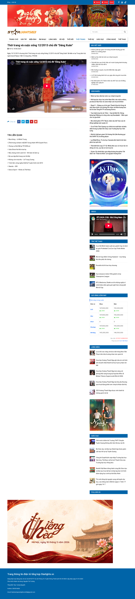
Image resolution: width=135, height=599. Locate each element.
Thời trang (80, 39)
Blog (8, 2)
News (111, 2)
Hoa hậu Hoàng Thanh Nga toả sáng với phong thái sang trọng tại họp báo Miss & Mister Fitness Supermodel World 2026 (110, 373)
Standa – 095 (13, 166)
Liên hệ (13, 2)
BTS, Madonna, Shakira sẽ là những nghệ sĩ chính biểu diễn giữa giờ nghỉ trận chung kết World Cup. (111, 285)
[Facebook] (119, 2)
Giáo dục (100, 39)
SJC (91, 309)
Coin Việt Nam (123, 341)
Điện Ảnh (32, 39)
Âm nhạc (42, 39)
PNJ (91, 316)
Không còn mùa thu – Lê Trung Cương (21, 159)
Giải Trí (24, 39)
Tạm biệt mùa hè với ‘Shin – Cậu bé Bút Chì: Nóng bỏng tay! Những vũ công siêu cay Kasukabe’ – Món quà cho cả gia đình (109, 115)
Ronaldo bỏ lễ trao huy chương (106, 265)
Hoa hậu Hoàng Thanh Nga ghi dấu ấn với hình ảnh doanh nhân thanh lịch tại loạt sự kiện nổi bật (111, 362)
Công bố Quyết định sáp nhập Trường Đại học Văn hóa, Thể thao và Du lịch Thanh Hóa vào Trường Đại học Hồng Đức (111, 460)
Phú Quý (93, 327)
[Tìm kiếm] (124, 32)
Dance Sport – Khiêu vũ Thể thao (20, 170)
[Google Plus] (125, 2)
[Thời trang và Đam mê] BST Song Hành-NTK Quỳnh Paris (28, 143)
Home (98, 2)
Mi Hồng (93, 332)
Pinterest (31, 121)
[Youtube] (122, 2)
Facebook (19, 121)
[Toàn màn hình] (125, 234)
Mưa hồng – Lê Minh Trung (18, 139)
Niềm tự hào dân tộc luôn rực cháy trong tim (104, 57)
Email (35, 121)
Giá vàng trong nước (97, 300)
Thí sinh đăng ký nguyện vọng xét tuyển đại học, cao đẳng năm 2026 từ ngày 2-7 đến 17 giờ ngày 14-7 (111, 481)
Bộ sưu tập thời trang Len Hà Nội (19, 156)
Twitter (23, 121)
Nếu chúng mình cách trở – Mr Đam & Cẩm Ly (24, 153)
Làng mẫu (53, 39)
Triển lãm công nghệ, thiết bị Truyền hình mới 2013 (26, 163)
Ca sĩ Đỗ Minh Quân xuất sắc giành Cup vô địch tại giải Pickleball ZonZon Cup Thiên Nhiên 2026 (112, 248)
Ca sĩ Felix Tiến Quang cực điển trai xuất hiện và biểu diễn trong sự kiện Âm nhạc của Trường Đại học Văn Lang (108, 129)
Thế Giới (70, 39)
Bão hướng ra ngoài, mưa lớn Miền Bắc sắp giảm (106, 70)
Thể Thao (122, 39)
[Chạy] (92, 234)
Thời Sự (91, 39)
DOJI (91, 321)
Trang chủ (13, 39)
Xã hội (61, 39)
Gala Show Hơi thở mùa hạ (17, 149)
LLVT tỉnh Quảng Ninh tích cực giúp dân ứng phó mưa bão (108, 75)
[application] (109, 225)
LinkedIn (27, 121)
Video (106, 2)
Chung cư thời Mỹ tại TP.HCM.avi (19, 146)
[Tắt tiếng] (121, 234)
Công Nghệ (111, 39)
